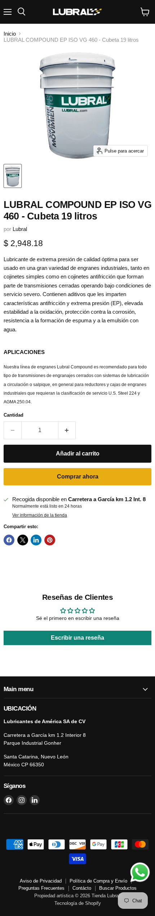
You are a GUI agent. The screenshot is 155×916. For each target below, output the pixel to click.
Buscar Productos (118, 888)
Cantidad (13, 415)
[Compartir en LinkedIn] (36, 540)
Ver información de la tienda (39, 515)
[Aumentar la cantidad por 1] (67, 430)
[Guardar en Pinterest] (49, 540)
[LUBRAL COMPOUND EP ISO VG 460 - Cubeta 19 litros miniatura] (12, 175)
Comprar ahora (77, 476)
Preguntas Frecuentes (41, 888)
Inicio (10, 34)
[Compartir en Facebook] (9, 540)
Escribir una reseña (77, 638)
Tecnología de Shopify (77, 903)
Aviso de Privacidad (41, 881)
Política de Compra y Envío (98, 881)
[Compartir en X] (22, 540)
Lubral (20, 229)
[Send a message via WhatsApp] (140, 872)
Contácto (81, 888)
